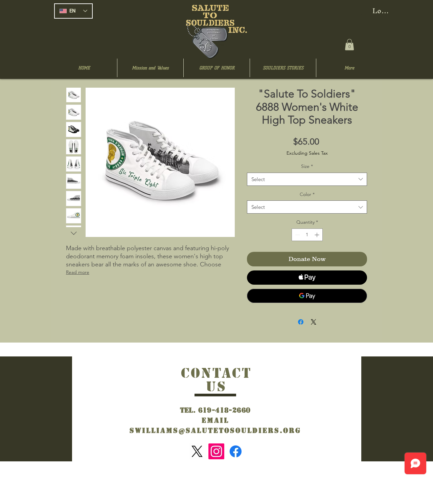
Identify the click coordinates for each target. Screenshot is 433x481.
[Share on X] (314, 322)
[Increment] (317, 235)
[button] (349, 44)
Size (307, 166)
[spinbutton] (307, 235)
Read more (77, 272)
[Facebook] (236, 451)
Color (307, 194)
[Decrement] (297, 235)
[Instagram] (216, 451)
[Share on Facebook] (301, 322)
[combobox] (307, 179)
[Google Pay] (307, 296)
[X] (197, 451)
